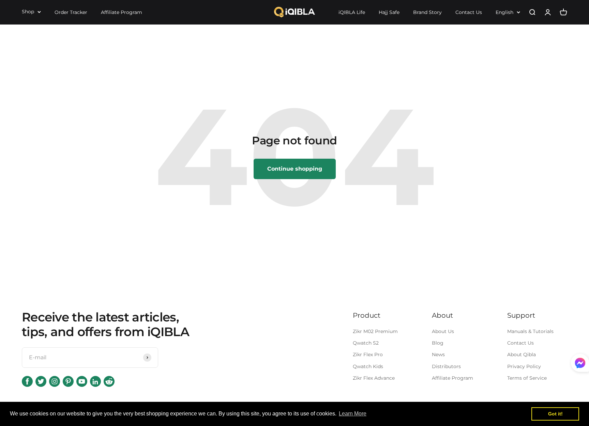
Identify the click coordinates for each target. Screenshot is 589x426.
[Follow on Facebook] (27, 381)
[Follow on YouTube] (81, 381)
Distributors (446, 366)
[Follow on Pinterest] (68, 381)
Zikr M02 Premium (375, 331)
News (438, 354)
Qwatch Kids (368, 366)
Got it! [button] (555, 413)
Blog (437, 343)
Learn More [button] (352, 413)
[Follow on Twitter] (40, 381)
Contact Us (468, 12)
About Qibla (521, 354)
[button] (580, 364)
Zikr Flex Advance (374, 378)
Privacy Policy (524, 366)
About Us (443, 331)
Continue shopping (294, 168)
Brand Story (427, 12)
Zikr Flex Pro (368, 354)
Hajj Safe (389, 12)
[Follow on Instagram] (54, 381)
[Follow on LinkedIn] (95, 381)
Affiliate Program (121, 12)
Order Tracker (71, 12)
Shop (28, 12)
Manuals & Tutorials (530, 331)
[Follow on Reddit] (109, 381)
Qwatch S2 (366, 343)
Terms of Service (527, 378)
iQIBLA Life (351, 12)
